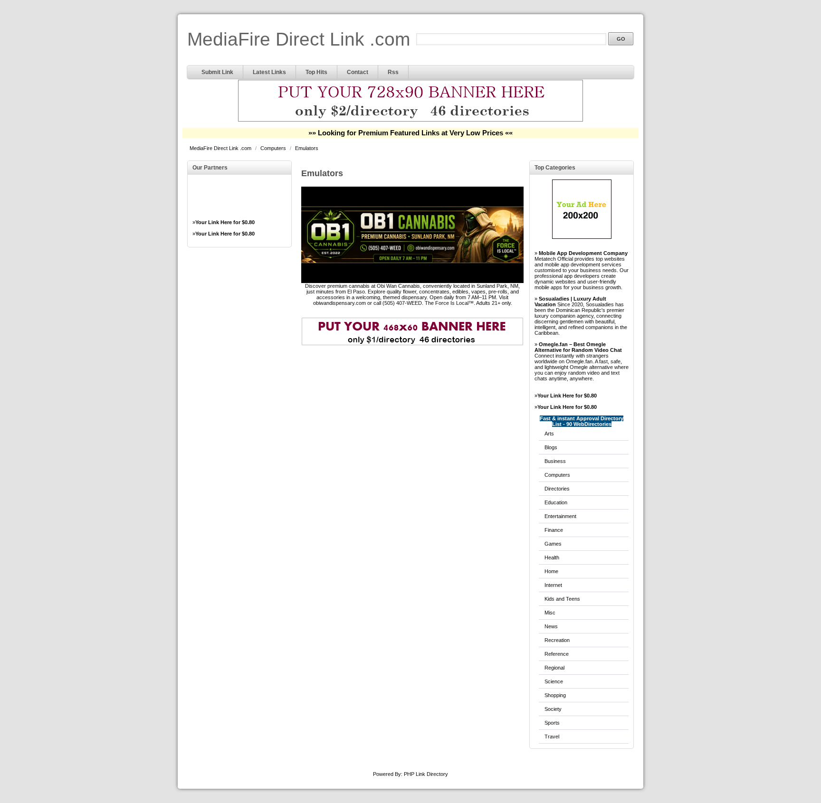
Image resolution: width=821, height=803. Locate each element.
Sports (552, 723)
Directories (557, 488)
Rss (393, 72)
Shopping (555, 695)
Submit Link (217, 72)
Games (553, 544)
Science (553, 681)
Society (553, 709)
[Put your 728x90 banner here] (410, 120)
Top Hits (316, 72)
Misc (549, 612)
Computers (273, 148)
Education (555, 502)
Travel (551, 736)
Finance (553, 530)
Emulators (306, 148)
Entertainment (560, 516)
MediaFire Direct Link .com (298, 39)
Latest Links (269, 72)
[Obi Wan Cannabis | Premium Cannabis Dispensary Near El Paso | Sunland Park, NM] (412, 281)
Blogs (550, 447)
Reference (556, 654)
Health (551, 557)
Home (551, 571)
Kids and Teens (562, 599)
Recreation (557, 640)
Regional (554, 668)
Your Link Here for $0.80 (225, 222)
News (551, 626)
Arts (549, 433)
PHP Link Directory (426, 774)
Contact (357, 72)
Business (555, 461)
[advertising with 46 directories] (581, 237)
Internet (553, 585)
